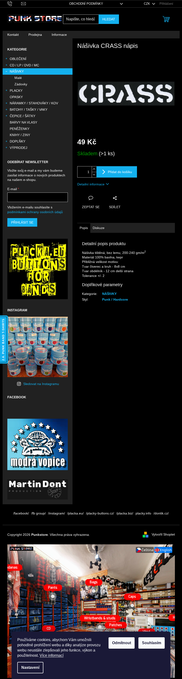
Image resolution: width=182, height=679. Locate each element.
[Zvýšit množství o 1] (94, 169)
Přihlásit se (22, 222)
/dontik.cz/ (161, 513)
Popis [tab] (84, 228)
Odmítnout (121, 643)
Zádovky (20, 84)
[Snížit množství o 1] (94, 174)
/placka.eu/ (75, 513)
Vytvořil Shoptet (163, 534)
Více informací (52, 655)
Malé (18, 78)
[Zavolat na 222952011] (14, 3)
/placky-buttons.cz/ (100, 513)
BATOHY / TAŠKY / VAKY (28, 109)
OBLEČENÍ (18, 59)
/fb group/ (38, 513)
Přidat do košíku (120, 172)
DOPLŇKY (17, 141)
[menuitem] (13, 34)
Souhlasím (151, 643)
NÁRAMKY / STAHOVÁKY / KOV (34, 103)
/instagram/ (56, 513)
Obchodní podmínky (86, 3)
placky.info (143, 513)
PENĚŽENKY (19, 129)
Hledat (108, 19)
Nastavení (30, 667)
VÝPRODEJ (18, 148)
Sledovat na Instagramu (41, 384)
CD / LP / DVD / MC (24, 65)
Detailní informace (91, 184)
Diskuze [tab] (99, 228)
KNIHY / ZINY (20, 135)
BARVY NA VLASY (23, 122)
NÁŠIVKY (17, 71)
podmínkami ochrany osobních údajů (35, 212)
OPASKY (16, 97)
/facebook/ (21, 513)
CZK (147, 3)
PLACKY (16, 90)
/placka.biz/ (124, 513)
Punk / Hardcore (115, 299)
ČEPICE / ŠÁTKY (22, 116)
